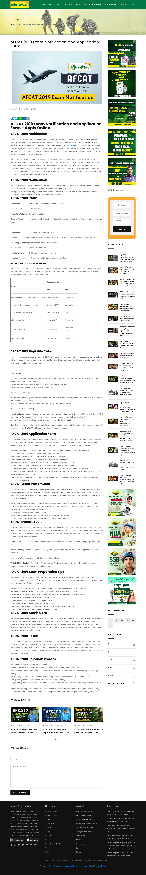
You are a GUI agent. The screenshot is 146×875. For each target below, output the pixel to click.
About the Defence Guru (84, 811)
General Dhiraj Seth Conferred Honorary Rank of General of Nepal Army (126, 367)
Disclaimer (58, 866)
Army (48, 832)
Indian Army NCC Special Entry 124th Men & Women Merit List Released (126, 307)
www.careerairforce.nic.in (77, 145)
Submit (122, 229)
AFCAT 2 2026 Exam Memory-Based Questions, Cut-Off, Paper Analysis (24, 732)
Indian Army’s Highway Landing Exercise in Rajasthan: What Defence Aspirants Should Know (127, 331)
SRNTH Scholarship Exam (84, 828)
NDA (50, 5)
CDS (57, 5)
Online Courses (51, 811)
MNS (71, 5)
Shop (132, 5)
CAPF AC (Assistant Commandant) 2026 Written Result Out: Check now (126, 270)
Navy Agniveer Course (83, 815)
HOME (43, 5)
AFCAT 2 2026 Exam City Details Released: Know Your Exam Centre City (88, 732)
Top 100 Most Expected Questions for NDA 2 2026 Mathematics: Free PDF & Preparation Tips (127, 407)
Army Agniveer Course (83, 819)
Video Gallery (80, 836)
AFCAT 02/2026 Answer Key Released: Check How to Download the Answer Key (127, 450)
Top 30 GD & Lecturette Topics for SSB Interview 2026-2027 (126, 344)
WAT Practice (80, 840)
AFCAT (48, 819)
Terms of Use (46, 866)
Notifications (50, 823)
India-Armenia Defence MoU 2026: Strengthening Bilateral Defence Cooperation (126, 392)
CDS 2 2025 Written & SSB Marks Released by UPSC (127, 355)
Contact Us (79, 852)
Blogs (123, 5)
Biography (49, 840)
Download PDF (110, 5)
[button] (55, 739)
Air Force (49, 836)
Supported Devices (72, 866)
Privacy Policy (87, 866)
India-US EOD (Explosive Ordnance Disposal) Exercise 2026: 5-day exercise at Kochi (126, 465)
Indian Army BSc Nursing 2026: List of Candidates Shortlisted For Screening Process (126, 436)
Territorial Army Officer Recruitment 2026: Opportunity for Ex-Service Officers (127, 379)
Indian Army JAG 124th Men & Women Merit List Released (127, 318)
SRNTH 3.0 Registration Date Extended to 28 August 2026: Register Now (127, 295)
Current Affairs (51, 815)
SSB (64, 5)
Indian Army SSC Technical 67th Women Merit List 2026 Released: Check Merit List (127, 479)
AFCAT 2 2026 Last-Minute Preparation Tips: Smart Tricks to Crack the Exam (56, 732)
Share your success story (84, 832)
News (78, 5)
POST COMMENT (20, 792)
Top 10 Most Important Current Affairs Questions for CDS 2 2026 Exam (126, 258)
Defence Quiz (80, 844)
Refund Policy (100, 866)
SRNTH (48, 828)
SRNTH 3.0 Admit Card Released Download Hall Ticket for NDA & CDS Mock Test (127, 283)
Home (12, 25)
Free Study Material (92, 5)
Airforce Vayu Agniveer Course (86, 823)
